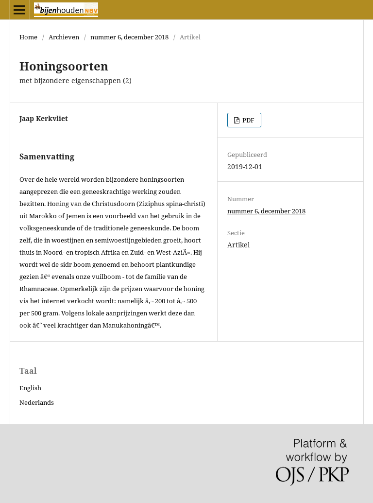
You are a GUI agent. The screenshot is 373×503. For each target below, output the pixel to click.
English (30, 387)
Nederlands (36, 402)
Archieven (64, 37)
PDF (247, 120)
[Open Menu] (19, 9)
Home (28, 37)
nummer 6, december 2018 (129, 37)
